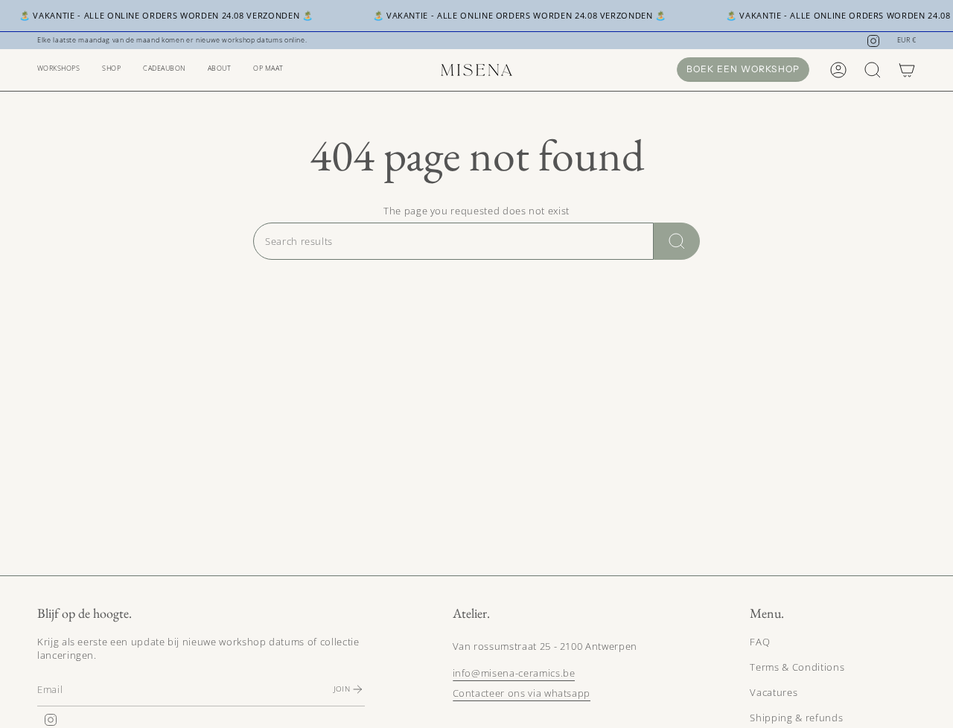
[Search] (677, 241)
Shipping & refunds (796, 717)
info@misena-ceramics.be (514, 673)
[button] (58, 70)
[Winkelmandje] (907, 70)
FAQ (760, 641)
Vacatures (773, 692)
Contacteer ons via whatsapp (522, 693)
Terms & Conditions (797, 667)
